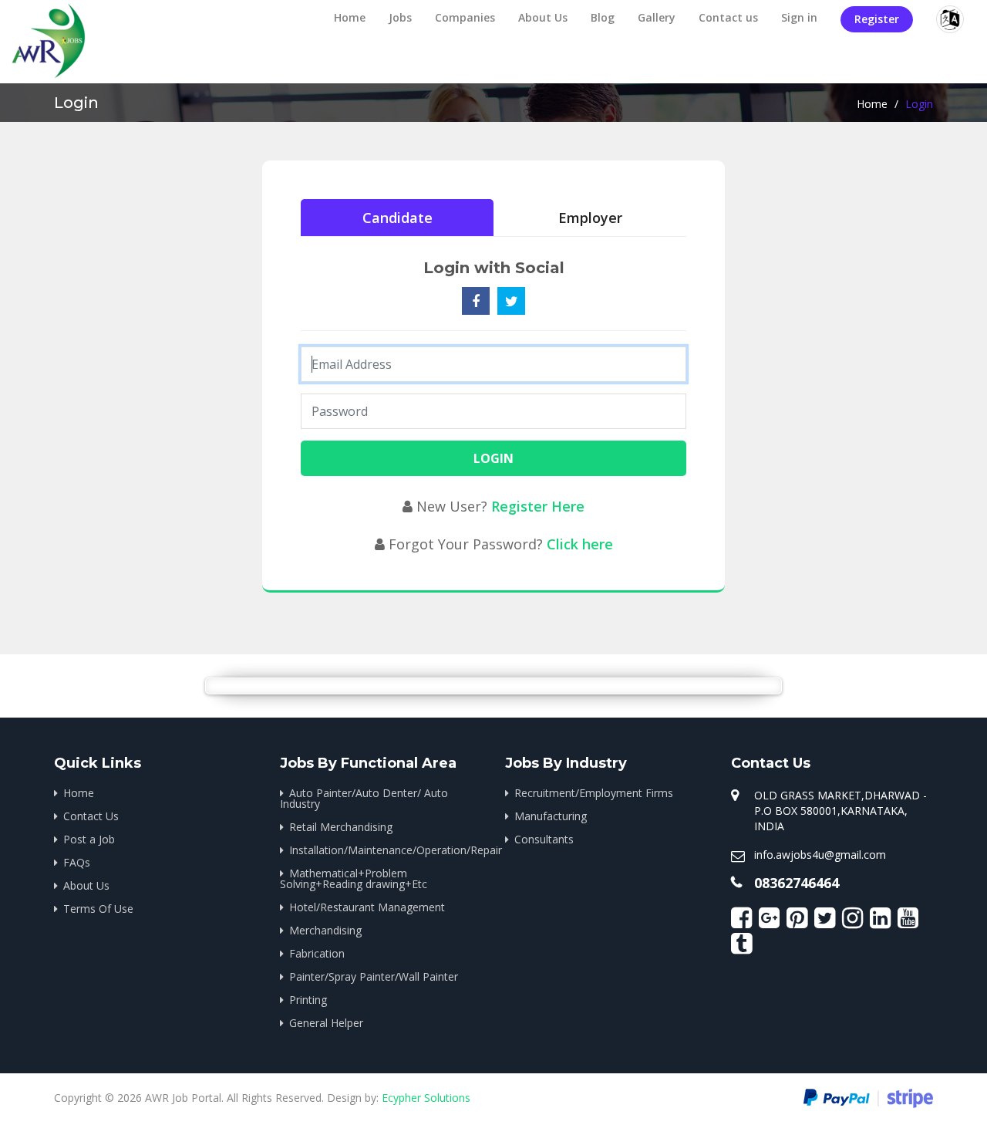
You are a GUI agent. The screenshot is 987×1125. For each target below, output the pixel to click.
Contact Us (91, 816)
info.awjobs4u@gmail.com (820, 854)
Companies (465, 17)
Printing (308, 999)
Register (876, 19)
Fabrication (317, 953)
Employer (590, 217)
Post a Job (89, 839)
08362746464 (796, 882)
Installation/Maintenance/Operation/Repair (386, 850)
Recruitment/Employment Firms (593, 792)
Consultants (544, 839)
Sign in (799, 17)
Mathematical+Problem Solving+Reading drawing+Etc (353, 878)
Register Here (537, 506)
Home (349, 17)
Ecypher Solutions (426, 1097)
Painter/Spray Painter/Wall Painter (373, 976)
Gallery (656, 17)
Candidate (397, 217)
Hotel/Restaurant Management (367, 907)
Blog (603, 17)
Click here (580, 544)
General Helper (326, 1022)
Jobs (400, 17)
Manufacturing (550, 816)
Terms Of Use (98, 908)
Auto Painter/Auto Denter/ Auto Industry (364, 798)
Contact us (728, 17)
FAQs (76, 862)
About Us (543, 17)
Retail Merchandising (340, 826)
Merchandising (325, 930)
